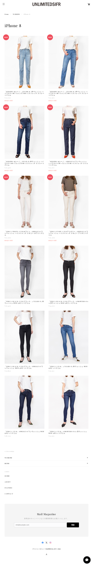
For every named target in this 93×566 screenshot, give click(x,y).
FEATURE (8, 488)
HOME (7, 476)
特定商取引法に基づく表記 (53, 549)
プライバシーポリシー (38, 549)
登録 (72, 525)
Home (7, 14)
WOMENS (16, 14)
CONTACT (9, 494)
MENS (7, 463)
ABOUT (8, 482)
